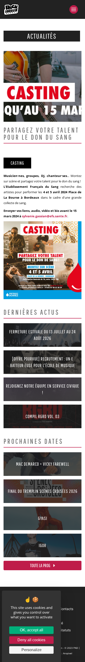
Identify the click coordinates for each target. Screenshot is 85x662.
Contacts (66, 609)
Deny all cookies (31, 640)
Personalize (31, 650)
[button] (75, 9)
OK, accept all (31, 630)
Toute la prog (40, 565)
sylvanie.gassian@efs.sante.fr (44, 216)
